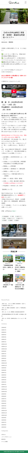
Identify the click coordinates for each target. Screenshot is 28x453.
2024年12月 (4, 363)
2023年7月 (3, 398)
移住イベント (11, 218)
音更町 (11, 220)
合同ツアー (19, 216)
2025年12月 (4, 344)
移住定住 (11, 42)
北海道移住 (5, 216)
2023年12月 (4, 386)
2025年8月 (3, 351)
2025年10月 (4, 349)
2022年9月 (3, 417)
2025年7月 (3, 353)
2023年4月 (3, 403)
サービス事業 (4, 441)
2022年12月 (4, 410)
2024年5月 (3, 377)
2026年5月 (3, 334)
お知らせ (3, 434)
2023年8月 (3, 396)
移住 (4, 218)
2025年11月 (4, 346)
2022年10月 (4, 415)
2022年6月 (3, 424)
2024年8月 (3, 370)
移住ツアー (20, 218)
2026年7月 (3, 330)
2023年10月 (4, 391)
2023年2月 (3, 405)
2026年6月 (3, 332)
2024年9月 (3, 367)
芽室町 (4, 220)
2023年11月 (4, 389)
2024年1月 (3, 384)
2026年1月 (3, 341)
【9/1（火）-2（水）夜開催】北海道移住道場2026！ (13, 311)
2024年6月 (3, 375)
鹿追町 (17, 220)
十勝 (12, 216)
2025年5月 (3, 358)
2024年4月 (3, 379)
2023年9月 (3, 394)
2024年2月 (3, 382)
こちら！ (13, 211)
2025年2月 (3, 360)
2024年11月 (4, 365)
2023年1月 (3, 408)
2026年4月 (3, 337)
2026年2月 (3, 339)
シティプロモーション (6, 436)
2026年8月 (3, 327)
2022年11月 (4, 412)
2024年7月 (3, 372)
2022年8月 (3, 420)
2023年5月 (3, 401)
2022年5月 (3, 427)
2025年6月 (3, 356)
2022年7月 (3, 422)
